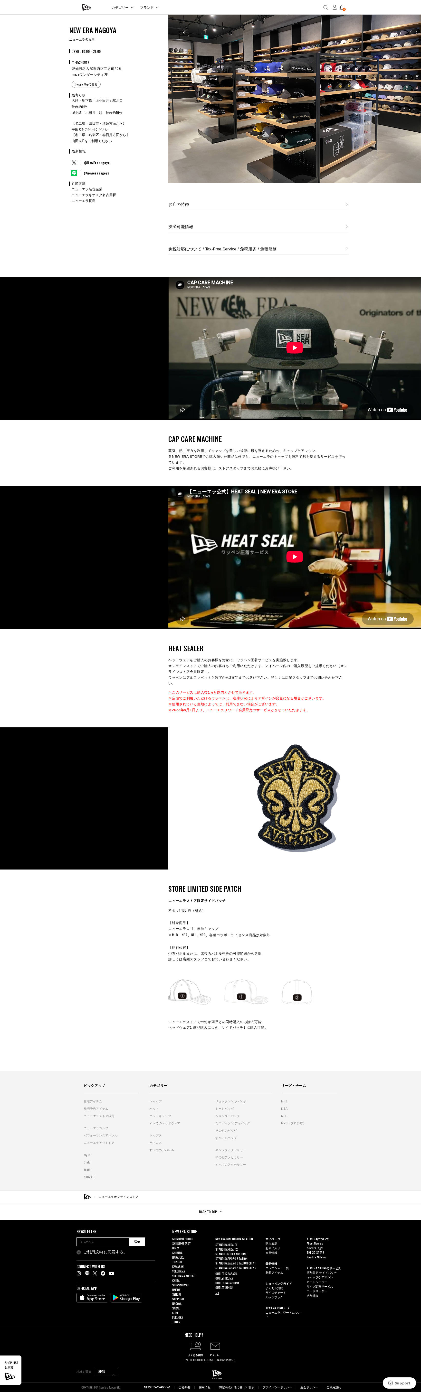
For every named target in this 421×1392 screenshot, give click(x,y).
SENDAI (176, 1294)
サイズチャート (276, 1292)
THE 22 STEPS (315, 1252)
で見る (86, 84)
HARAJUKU (178, 1257)
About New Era (315, 1243)
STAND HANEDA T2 (226, 1249)
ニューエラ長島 (84, 201)
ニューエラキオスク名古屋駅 (94, 195)
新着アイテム (93, 1101)
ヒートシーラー (317, 1282)
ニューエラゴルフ (96, 1128)
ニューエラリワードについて (283, 1313)
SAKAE (176, 1308)
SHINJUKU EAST (181, 1243)
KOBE (175, 1313)
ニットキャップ (160, 1116)
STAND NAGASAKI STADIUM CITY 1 (235, 1263)
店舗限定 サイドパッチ (322, 1272)
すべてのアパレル (162, 1150)
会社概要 (184, 1387)
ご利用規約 (93, 1252)
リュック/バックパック (231, 1101)
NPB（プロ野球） (293, 1123)
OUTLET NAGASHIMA (227, 1283)
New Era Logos (315, 1248)
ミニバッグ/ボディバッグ (232, 1123)
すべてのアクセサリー (230, 1164)
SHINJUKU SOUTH (182, 1239)
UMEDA (176, 1290)
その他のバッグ (226, 1130)
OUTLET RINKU (224, 1287)
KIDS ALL (89, 1177)
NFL (284, 1116)
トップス (156, 1135)
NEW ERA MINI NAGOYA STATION (234, 1239)
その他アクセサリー (229, 1157)
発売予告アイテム (96, 1108)
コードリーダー (317, 1291)
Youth (87, 1169)
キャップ (156, 1101)
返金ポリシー (309, 1387)
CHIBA (176, 1280)
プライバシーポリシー (277, 1387)
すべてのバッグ (226, 1138)
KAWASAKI (178, 1266)
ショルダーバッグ (227, 1116)
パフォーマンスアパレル (101, 1135)
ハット (154, 1108)
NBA (284, 1108)
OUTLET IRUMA (224, 1278)
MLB (284, 1101)
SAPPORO (178, 1299)
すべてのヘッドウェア (165, 1123)
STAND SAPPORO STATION (231, 1258)
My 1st (88, 1155)
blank (218, 1243)
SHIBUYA (177, 1253)
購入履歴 (271, 1243)
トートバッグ (224, 1108)
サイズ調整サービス (320, 1286)
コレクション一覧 (277, 1268)
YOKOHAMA (178, 1271)
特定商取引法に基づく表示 (236, 1387)
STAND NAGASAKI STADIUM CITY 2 (235, 1268)
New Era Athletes (316, 1257)
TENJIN (176, 1322)
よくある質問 (274, 1288)
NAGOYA (177, 1303)
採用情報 (204, 1387)
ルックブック (274, 1297)
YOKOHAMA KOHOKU (183, 1276)
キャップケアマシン (320, 1277)
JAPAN (101, 1371)
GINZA (175, 1248)
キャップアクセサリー (230, 1150)
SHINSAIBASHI (180, 1285)
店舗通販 (312, 1295)
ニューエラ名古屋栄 (87, 189)
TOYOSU (177, 1262)
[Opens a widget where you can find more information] (399, 1383)
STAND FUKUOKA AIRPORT (231, 1254)
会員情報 (271, 1252)
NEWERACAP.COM (157, 1387)
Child (87, 1162)
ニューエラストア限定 (99, 1116)
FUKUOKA (177, 1317)
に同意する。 (105, 1252)
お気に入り (273, 1248)
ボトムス (156, 1143)
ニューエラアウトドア (99, 1143)
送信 (137, 1242)
